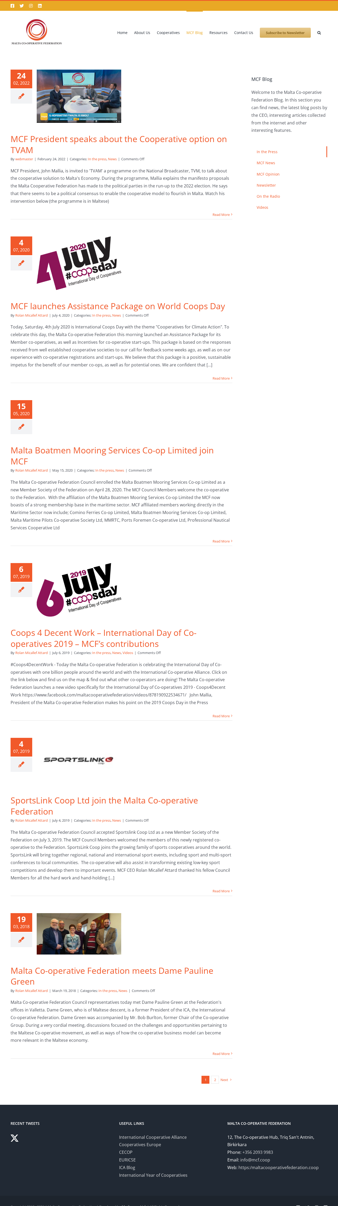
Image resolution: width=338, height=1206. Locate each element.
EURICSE (127, 1160)
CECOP (126, 1152)
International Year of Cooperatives (153, 1175)
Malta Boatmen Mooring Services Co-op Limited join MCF (112, 455)
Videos (128, 652)
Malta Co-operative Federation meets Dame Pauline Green (112, 976)
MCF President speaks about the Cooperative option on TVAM (119, 144)
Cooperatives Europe (140, 1144)
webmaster (24, 159)
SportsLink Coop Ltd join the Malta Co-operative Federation (104, 806)
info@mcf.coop (255, 1160)
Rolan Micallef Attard (31, 315)
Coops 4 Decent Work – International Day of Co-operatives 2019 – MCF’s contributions (103, 638)
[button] (319, 32)
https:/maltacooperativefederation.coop (278, 1167)
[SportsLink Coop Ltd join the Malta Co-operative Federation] (79, 761)
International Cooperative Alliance (153, 1137)
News (112, 159)
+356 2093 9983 (257, 1152)
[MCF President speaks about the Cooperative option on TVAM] (79, 96)
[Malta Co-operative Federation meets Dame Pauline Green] (79, 934)
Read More (221, 214)
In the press (97, 159)
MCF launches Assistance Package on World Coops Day (118, 306)
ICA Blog (127, 1167)
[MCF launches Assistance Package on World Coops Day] (79, 263)
